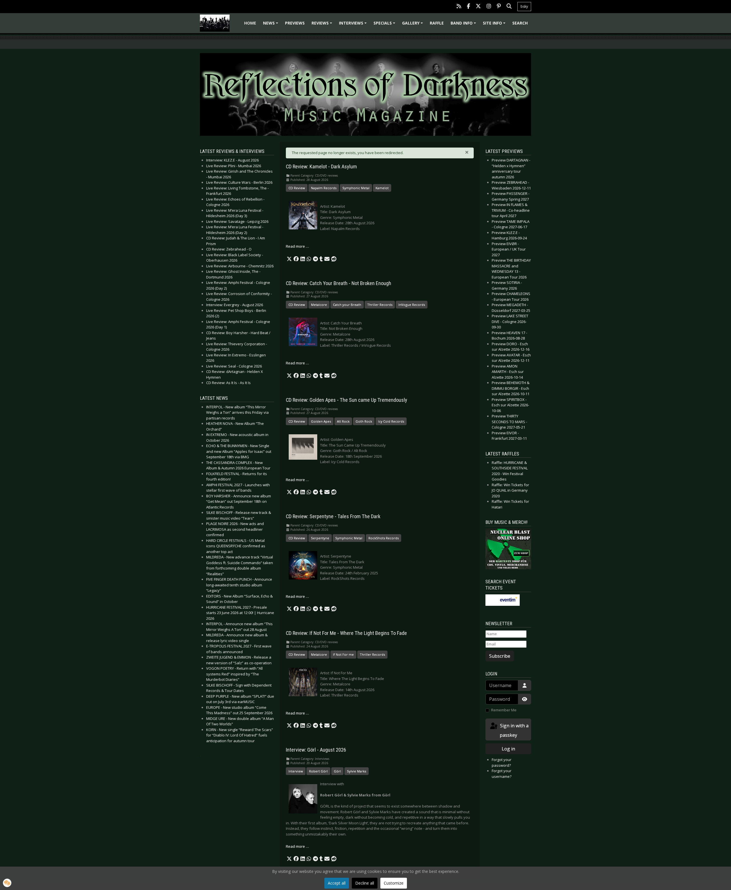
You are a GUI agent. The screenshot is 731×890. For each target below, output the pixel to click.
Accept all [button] (337, 883)
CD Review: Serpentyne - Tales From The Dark (333, 516)
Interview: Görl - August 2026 (316, 750)
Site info (495, 25)
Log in (508, 749)
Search (520, 23)
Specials (385, 25)
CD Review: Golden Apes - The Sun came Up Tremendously (346, 400)
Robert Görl (318, 771)
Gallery (413, 25)
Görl (337, 771)
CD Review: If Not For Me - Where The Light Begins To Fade (346, 633)
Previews (295, 23)
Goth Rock (364, 421)
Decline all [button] (364, 883)
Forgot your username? (501, 773)
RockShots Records (383, 538)
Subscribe (499, 656)
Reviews (323, 25)
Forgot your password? (501, 762)
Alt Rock (343, 421)
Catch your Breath (347, 304)
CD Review (296, 188)
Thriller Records (379, 304)
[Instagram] (489, 7)
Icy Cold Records (391, 421)
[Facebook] (468, 7)
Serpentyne (320, 538)
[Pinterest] (499, 7)
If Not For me (343, 654)
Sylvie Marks (356, 771)
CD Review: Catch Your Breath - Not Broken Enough (338, 283)
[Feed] (459, 7)
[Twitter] (478, 7)
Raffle (437, 23)
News (271, 25)
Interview (295, 771)
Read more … (297, 246)
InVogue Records (411, 304)
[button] (289, 259)
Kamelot (382, 188)
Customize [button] (393, 883)
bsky (524, 6)
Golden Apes (321, 421)
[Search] (509, 7)
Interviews (353, 25)
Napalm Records (323, 188)
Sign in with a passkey (514, 730)
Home (250, 23)
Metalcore (319, 304)
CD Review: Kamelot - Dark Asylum (321, 167)
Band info (464, 25)
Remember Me (504, 710)
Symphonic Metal (355, 188)
